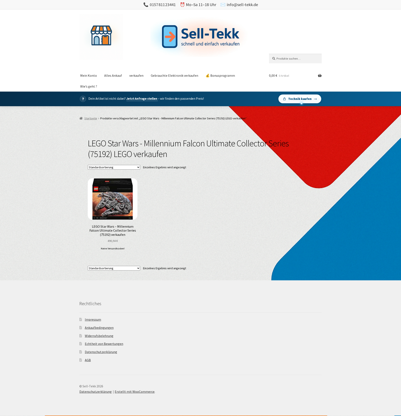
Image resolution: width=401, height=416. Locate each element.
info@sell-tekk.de (242, 4)
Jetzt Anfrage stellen (142, 99)
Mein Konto (88, 75)
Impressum (93, 319)
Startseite (90, 118)
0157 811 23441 (163, 4)
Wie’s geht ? (88, 86)
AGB (88, 360)
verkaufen (136, 75)
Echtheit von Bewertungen (104, 344)
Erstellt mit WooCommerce (135, 391)
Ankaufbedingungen (99, 327)
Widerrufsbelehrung (99, 336)
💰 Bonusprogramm (220, 75)
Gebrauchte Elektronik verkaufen (174, 75)
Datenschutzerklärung (101, 352)
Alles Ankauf (113, 75)
